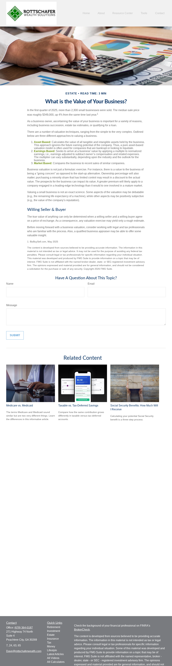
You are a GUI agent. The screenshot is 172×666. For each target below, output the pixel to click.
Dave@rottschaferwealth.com (23, 651)
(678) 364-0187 (23, 627)
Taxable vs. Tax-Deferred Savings (78, 405)
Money (51, 646)
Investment (53, 631)
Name (9, 283)
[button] (86, 13)
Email (91, 283)
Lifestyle (52, 650)
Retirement (53, 627)
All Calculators (55, 661)
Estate (51, 634)
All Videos (53, 658)
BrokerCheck (82, 629)
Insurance (53, 638)
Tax (49, 642)
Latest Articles (55, 654)
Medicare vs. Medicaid (19, 405)
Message (11, 305)
